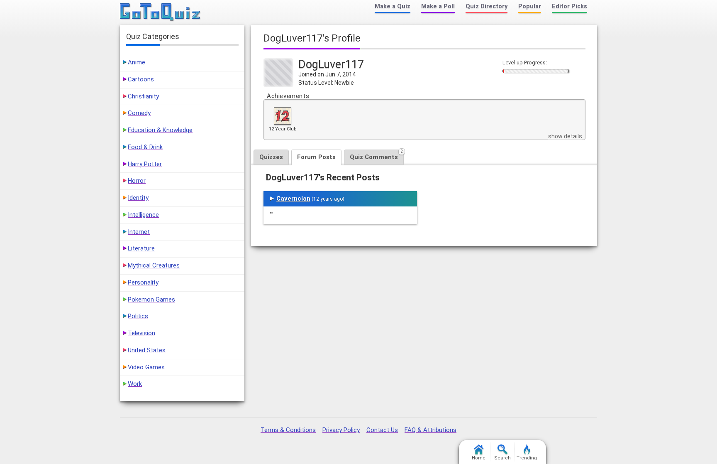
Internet (139, 232)
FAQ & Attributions (430, 430)
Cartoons (141, 79)
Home (478, 458)
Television (141, 333)
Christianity (143, 96)
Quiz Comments (376, 155)
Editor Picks (569, 6)
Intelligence (143, 214)
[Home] (160, 12)
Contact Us (382, 430)
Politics (138, 316)
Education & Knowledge (160, 130)
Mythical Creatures (154, 265)
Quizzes (271, 157)
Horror (137, 180)
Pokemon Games (151, 299)
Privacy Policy (341, 430)
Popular (529, 6)
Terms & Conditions (288, 430)
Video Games (146, 367)
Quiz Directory (486, 6)
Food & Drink (145, 147)
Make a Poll (438, 6)
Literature (141, 248)
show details (565, 136)
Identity (138, 197)
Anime (136, 62)
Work (135, 384)
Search (502, 458)
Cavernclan (293, 198)
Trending (527, 458)
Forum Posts (316, 157)
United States (147, 350)
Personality (143, 282)
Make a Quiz (392, 6)
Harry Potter (145, 164)
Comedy (139, 113)
